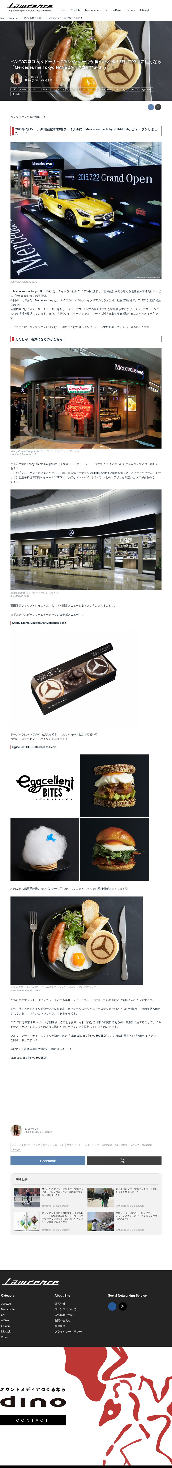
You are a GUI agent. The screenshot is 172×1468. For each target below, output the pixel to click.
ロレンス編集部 (43, 80)
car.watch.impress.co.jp (23, 281)
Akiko (28, 80)
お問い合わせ (63, 1320)
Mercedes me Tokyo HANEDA (28, 1057)
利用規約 (60, 1326)
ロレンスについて (65, 1309)
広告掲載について (65, 1315)
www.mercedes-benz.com (25, 990)
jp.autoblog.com (19, 596)
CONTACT (33, 1420)
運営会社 (60, 1303)
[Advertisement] (41, 1091)
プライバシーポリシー (68, 1331)
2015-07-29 (31, 77)
